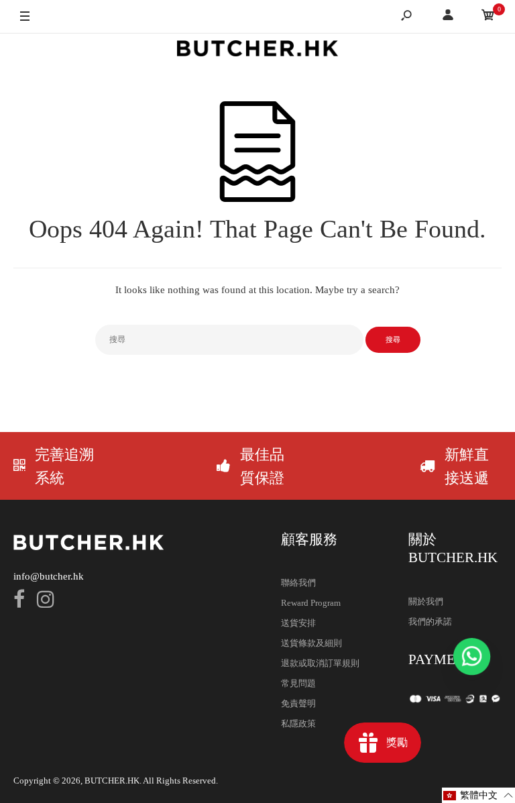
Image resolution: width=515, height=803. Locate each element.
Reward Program (311, 603)
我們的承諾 (430, 622)
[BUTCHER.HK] (257, 50)
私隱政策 (298, 723)
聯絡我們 (298, 583)
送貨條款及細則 (311, 643)
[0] (488, 17)
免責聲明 (298, 703)
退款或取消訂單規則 (320, 663)
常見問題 (298, 683)
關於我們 (425, 601)
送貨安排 (298, 623)
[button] (478, 795)
